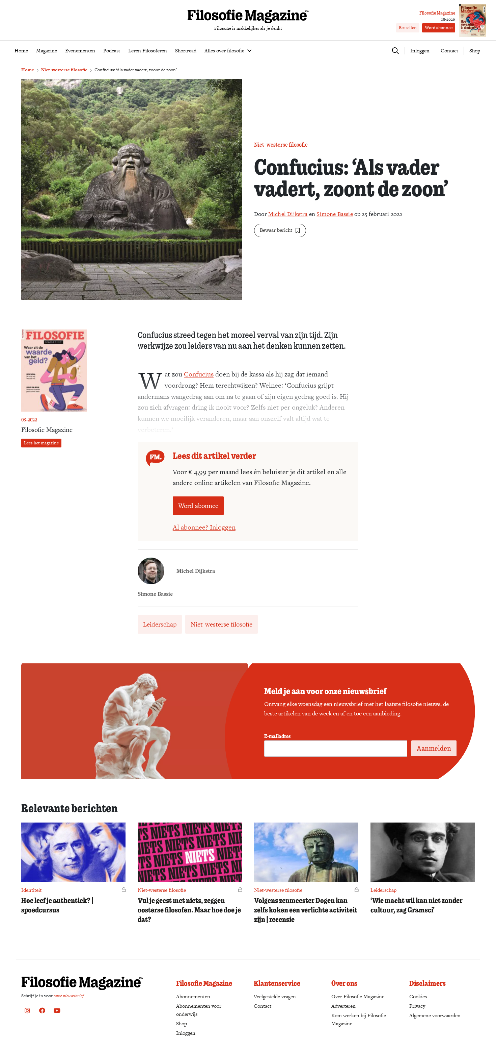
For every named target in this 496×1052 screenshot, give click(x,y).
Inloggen (185, 1032)
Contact (449, 50)
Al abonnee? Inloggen (204, 527)
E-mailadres (277, 736)
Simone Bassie (334, 214)
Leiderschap (159, 624)
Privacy (417, 1005)
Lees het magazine (41, 443)
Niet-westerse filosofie (64, 70)
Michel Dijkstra (288, 214)
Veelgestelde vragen (275, 996)
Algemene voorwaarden (435, 1015)
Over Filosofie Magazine (357, 996)
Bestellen (408, 27)
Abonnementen (193, 996)
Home (27, 70)
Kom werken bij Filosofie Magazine (358, 1019)
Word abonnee (438, 27)
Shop (474, 50)
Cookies (418, 996)
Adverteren (343, 1005)
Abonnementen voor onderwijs (198, 1010)
